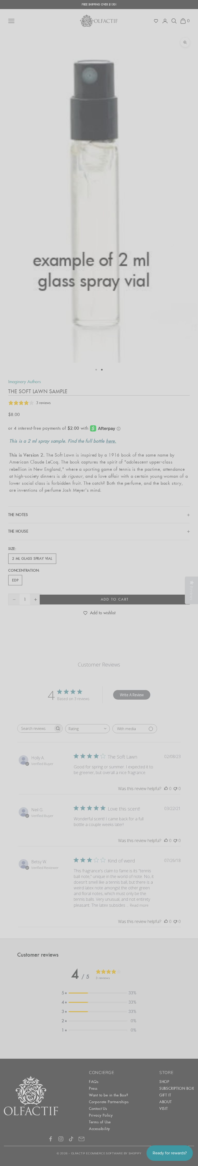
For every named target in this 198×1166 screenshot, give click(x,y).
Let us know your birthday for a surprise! (146, 615)
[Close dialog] (192, 513)
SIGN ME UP (148, 643)
